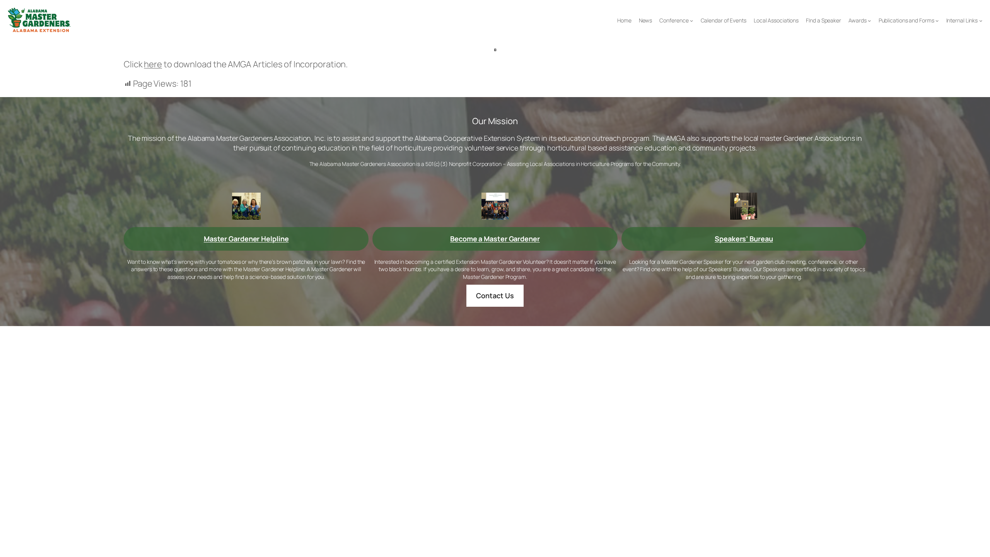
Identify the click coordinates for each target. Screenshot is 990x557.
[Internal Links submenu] (980, 20)
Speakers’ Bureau (744, 238)
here (153, 64)
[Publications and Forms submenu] (937, 20)
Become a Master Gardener (495, 238)
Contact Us (495, 295)
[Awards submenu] (869, 20)
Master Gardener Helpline (246, 238)
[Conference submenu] (691, 20)
